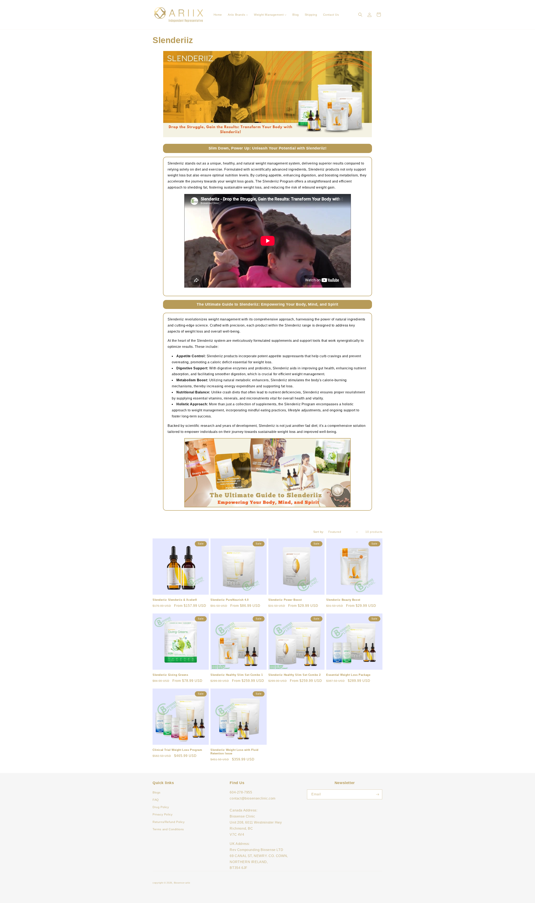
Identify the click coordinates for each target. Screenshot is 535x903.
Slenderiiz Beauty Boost (343, 599)
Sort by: (318, 531)
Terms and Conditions (168, 829)
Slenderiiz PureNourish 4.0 (229, 599)
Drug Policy (161, 807)
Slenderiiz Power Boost (285, 599)
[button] (360, 14)
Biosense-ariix (182, 882)
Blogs (156, 792)
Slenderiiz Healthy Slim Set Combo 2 (294, 674)
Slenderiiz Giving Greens (170, 674)
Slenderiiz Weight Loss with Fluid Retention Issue (234, 751)
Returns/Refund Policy (169, 822)
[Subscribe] (377, 794)
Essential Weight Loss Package (348, 674)
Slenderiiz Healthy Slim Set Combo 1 (236, 674)
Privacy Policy (162, 814)
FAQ (156, 799)
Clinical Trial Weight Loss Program (177, 749)
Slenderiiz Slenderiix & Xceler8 (175, 599)
